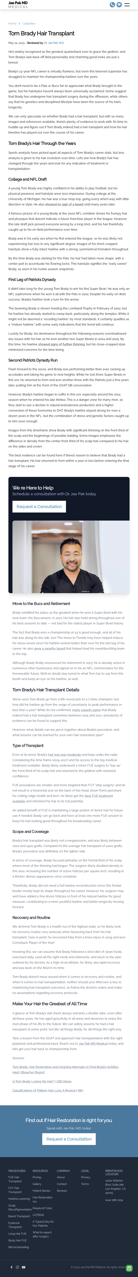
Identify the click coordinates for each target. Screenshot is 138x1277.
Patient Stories (41, 1190)
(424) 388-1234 (114, 1200)
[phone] (112, 4)
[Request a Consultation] (129, 1268)
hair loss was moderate (64, 754)
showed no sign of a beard (64, 204)
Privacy (85, 1177)
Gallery (37, 1184)
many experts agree (86, 710)
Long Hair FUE (17, 1233)
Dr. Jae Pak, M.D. (54, 43)
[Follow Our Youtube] (24, 1267)
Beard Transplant (19, 1216)
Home (12, 23)
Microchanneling (18, 1247)
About (61, 1177)
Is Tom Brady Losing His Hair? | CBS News (42, 1081)
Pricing (37, 1177)
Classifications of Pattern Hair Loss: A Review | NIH (47, 1090)
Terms (85, 1184)
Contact (62, 1184)
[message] (119, 4)
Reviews (62, 1190)
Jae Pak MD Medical (93, 1043)
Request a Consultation (39, 506)
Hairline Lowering (19, 1198)
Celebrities (29, 23)
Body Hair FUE (17, 1240)
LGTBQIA (38, 1215)
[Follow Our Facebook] (11, 1267)
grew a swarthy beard (49, 648)
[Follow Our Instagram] (17, 1267)
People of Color (42, 1208)
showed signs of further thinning (61, 344)
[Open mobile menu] (127, 4)
